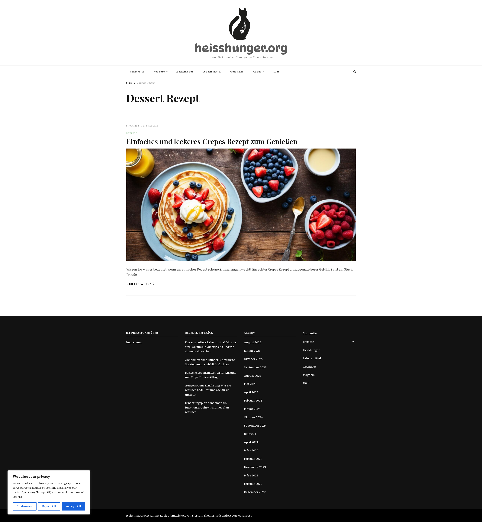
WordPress (244, 515)
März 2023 (251, 475)
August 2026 (252, 342)
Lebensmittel (211, 71)
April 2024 (251, 442)
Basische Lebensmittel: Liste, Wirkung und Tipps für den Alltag (210, 375)
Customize (24, 506)
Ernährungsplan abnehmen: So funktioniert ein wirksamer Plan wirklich (207, 407)
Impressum (134, 342)
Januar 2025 (252, 409)
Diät (276, 71)
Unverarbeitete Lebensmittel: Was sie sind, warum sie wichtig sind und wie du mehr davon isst (210, 347)
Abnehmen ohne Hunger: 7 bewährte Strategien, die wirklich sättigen (210, 362)
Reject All (49, 506)
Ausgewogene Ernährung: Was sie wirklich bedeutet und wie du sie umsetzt (208, 390)
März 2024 (251, 450)
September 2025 (255, 367)
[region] (49, 492)
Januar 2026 (252, 350)
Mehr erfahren (139, 284)
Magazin (258, 71)
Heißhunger (185, 71)
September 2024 (255, 425)
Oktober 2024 (253, 417)
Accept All (73, 506)
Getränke (237, 71)
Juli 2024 (250, 434)
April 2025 (251, 392)
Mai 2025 (250, 384)
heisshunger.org (241, 48)
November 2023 (255, 467)
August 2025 (252, 375)
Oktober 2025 (253, 359)
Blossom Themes (203, 515)
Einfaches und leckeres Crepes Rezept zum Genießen (211, 141)
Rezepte (159, 71)
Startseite (137, 71)
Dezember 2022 (255, 492)
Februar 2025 (253, 400)
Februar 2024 (253, 458)
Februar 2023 (253, 483)
